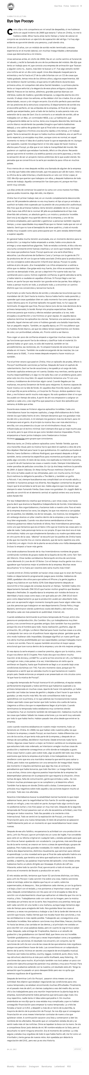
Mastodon (21, 1066)
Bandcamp (47, 1066)
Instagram (34, 1066)
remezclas (20, 438)
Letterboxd (59, 1066)
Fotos (66, 5)
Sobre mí (74, 5)
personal (77, 1049)
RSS (69, 1066)
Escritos (58, 5)
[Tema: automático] (81, 6)
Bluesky (10, 1066)
